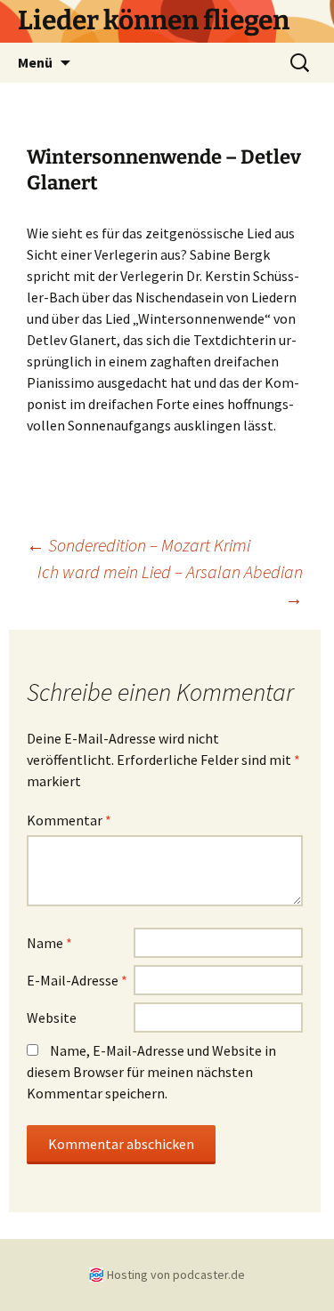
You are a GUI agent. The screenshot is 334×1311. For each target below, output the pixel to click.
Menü (35, 62)
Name (49, 943)
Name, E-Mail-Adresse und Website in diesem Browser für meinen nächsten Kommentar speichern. (151, 1072)
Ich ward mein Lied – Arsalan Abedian (170, 584)
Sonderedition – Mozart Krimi (138, 545)
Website (52, 1017)
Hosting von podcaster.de (176, 1275)
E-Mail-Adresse (77, 980)
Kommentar (69, 820)
